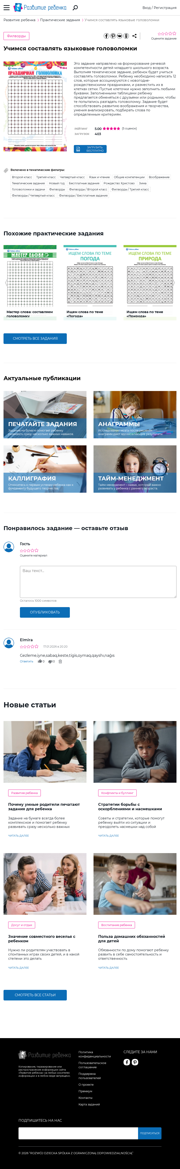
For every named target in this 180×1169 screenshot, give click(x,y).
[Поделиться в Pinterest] (113, 36)
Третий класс (46, 177)
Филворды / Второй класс (88, 189)
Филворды (16, 36)
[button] (7, 283)
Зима (142, 183)
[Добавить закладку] (134, 36)
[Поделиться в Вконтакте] (119, 36)
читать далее (18, 835)
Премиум (85, 1091)
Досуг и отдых (21, 925)
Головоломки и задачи (28, 189)
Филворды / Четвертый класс (33, 195)
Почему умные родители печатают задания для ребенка (44, 806)
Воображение (159, 177)
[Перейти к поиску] (75, 7)
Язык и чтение (99, 177)
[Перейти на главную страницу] (40, 7)
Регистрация (165, 8)
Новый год (57, 183)
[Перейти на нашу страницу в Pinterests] (135, 1062)
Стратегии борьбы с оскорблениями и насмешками (130, 806)
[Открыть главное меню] (7, 7)
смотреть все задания (35, 338)
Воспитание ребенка (116, 925)
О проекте (86, 1084)
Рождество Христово (119, 183)
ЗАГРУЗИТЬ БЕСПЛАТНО (95, 149)
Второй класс (22, 177)
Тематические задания (28, 183)
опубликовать (45, 612)
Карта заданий (89, 1104)
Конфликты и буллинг (117, 793)
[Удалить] (60, 661)
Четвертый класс (72, 177)
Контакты (85, 1098)
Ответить (26, 661)
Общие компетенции (129, 177)
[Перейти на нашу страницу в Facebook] (127, 1062)
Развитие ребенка (24, 793)
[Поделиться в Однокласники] (126, 36)
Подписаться (149, 1133)
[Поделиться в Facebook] (106, 36)
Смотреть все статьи (35, 995)
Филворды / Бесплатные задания (83, 195)
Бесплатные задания (84, 183)
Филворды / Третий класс (130, 189)
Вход (146, 8)
